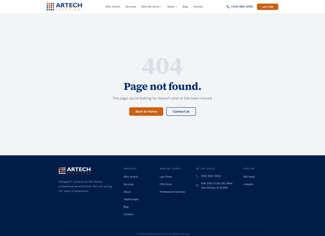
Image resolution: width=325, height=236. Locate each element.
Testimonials (131, 199)
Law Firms (166, 176)
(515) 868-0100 (242, 6)
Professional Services (172, 191)
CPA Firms (166, 184)
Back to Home (146, 111)
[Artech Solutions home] (64, 7)
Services (130, 6)
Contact (198, 6)
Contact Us (181, 111)
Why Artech (113, 6)
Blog (185, 6)
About (171, 6)
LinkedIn (248, 184)
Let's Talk (267, 6)
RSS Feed (249, 176)
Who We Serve (150, 6)
